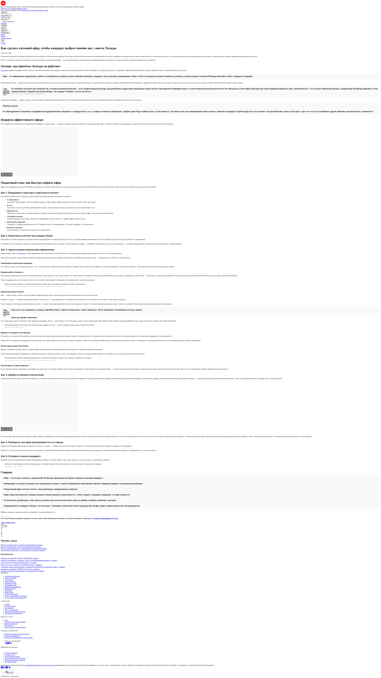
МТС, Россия (33, 558)
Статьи (3, 43)
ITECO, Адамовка (38, 571)
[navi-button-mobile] (3, 40)
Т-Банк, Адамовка (30, 562)
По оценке (4, 70)
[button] (3, 34)
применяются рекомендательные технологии (40, 665)
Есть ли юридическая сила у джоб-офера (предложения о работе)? (23, 550)
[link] (4, 30)
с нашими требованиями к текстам (105, 518)
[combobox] (9, 672)
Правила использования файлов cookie (35, 10)
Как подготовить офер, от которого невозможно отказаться (21, 547)
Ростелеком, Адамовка (34, 565)
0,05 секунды (21, 253)
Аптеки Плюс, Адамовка (31, 569)
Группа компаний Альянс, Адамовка (52, 567)
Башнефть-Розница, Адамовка (47, 560)
